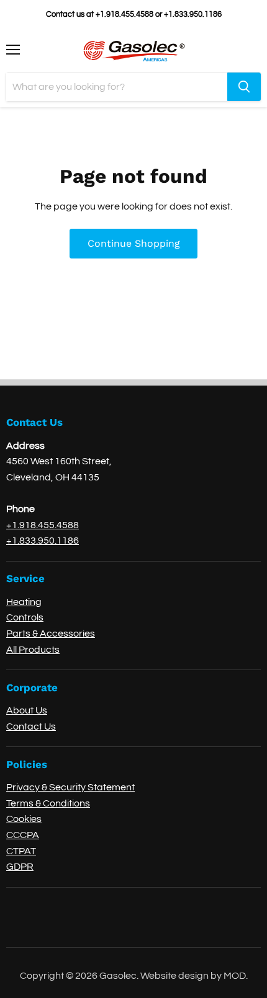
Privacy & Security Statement (70, 787)
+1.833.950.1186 (42, 540)
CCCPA (22, 835)
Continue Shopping (133, 243)
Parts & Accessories (50, 633)
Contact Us (31, 726)
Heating (24, 602)
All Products (33, 650)
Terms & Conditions (48, 803)
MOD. (236, 976)
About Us (26, 710)
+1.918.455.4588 (42, 525)
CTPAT (21, 851)
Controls (24, 617)
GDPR (20, 867)
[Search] (244, 87)
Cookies (24, 819)
